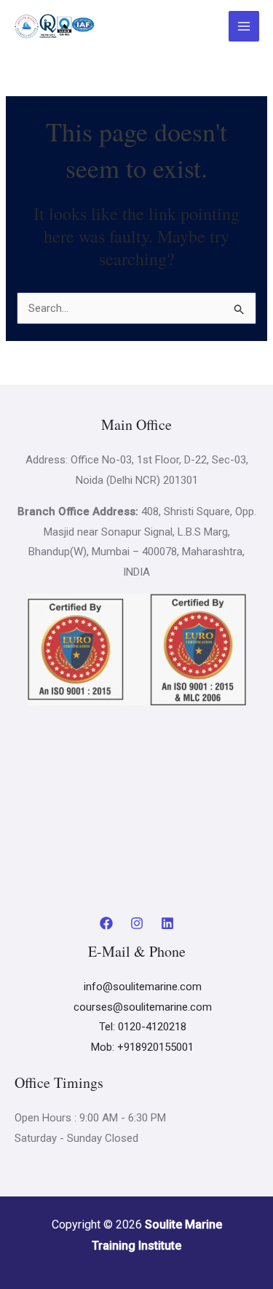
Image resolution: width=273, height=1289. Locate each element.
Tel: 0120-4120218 (142, 1026)
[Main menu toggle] (244, 26)
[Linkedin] (167, 923)
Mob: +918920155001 (142, 1047)
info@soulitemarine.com (143, 986)
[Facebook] (106, 923)
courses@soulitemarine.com (143, 1007)
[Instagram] (136, 923)
